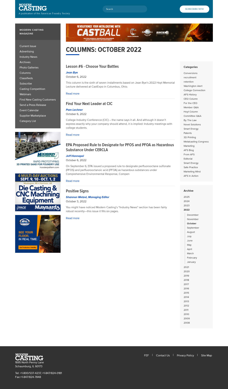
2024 (187, 201)
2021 (186, 267)
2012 (186, 305)
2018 (186, 279)
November (193, 219)
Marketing (189, 145)
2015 (186, 292)
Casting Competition (32, 89)
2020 (187, 271)
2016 (186, 288)
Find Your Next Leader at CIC (89, 103)
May (189, 244)
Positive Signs (77, 191)
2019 (186, 275)
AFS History (190, 94)
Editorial (188, 158)
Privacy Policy (185, 355)
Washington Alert (193, 86)
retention (189, 81)
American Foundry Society (55, 13)
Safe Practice (191, 167)
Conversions (191, 73)
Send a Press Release (33, 105)
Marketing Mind (192, 171)
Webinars (25, 94)
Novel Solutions (192, 124)
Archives (25, 62)
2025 (187, 196)
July (189, 236)
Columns (25, 73)
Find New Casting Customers (38, 99)
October (191, 223)
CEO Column (191, 98)
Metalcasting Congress (196, 141)
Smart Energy (191, 128)
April (189, 249)
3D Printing (190, 137)
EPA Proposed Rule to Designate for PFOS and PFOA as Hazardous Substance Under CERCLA (120, 147)
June (190, 240)
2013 (186, 301)
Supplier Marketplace (33, 115)
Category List (28, 121)
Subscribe (26, 83)
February (192, 257)
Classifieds (26, 78)
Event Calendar (29, 110)
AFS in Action (191, 175)
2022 (187, 209)
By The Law (190, 120)
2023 (187, 205)
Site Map (206, 355)
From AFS (189, 154)
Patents (188, 133)
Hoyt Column (191, 111)
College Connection (194, 90)
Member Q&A (191, 107)
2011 (186, 309)
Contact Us (163, 355)
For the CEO (190, 103)
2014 (186, 297)
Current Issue (28, 46)
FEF (146, 355)
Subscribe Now (194, 9)
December (193, 214)
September (193, 227)
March (190, 253)
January (191, 261)
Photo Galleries (29, 67)
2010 (186, 314)
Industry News (28, 57)
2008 (187, 322)
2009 (187, 318)
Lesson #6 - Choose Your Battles (92, 66)
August (191, 232)
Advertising (27, 51)
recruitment (190, 77)
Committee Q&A (192, 115)
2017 (186, 284)
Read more (72, 93)
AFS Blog (189, 150)
